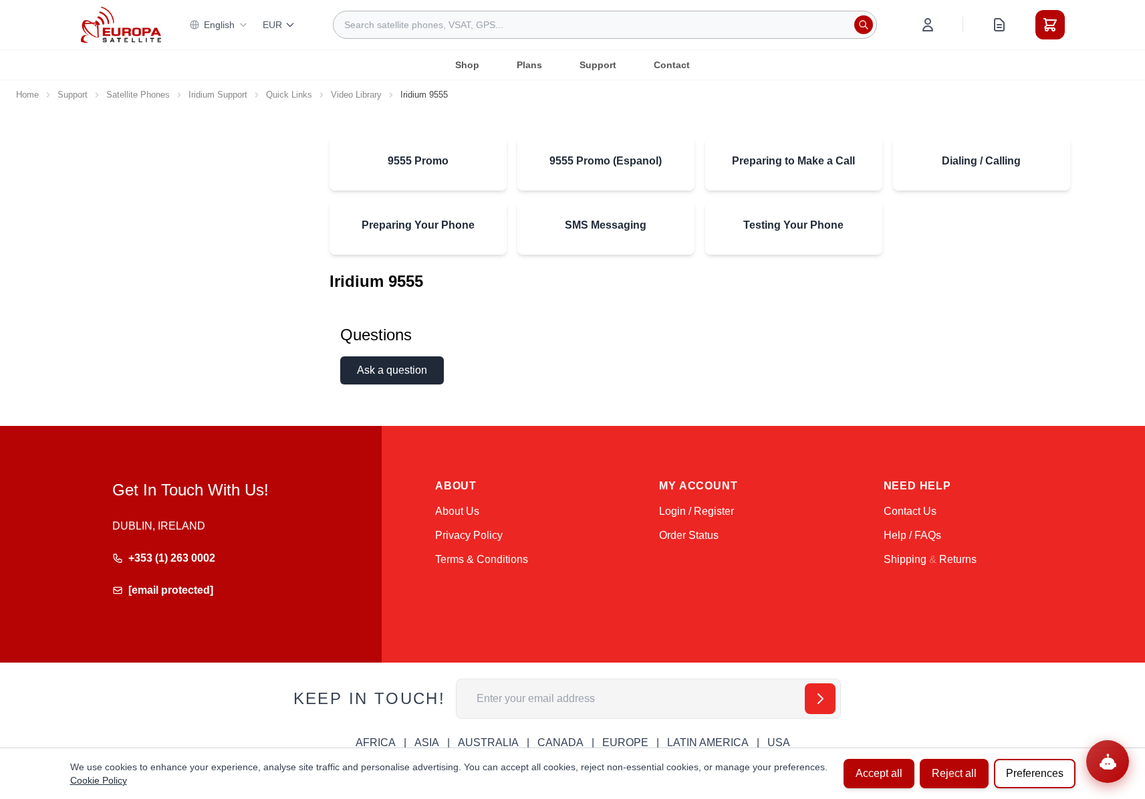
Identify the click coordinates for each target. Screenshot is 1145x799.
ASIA (426, 742)
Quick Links (289, 95)
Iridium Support (217, 95)
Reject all (954, 773)
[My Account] (927, 24)
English (219, 24)
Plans (529, 65)
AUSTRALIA (488, 742)
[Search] (863, 24)
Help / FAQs (912, 535)
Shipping (905, 559)
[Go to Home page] (121, 24)
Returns (958, 559)
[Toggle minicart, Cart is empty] (1050, 24)
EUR (272, 24)
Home (27, 95)
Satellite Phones (138, 95)
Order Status (689, 535)
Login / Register (696, 511)
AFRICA (376, 742)
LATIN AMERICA (708, 742)
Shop (467, 65)
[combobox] (605, 25)
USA (778, 742)
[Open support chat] (1107, 761)
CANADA (560, 742)
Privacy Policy (469, 535)
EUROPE (625, 742)
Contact (672, 65)
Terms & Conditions (481, 559)
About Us (457, 511)
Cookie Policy (98, 780)
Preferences (1034, 773)
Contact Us (910, 511)
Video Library (356, 95)
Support (598, 65)
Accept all (879, 773)
